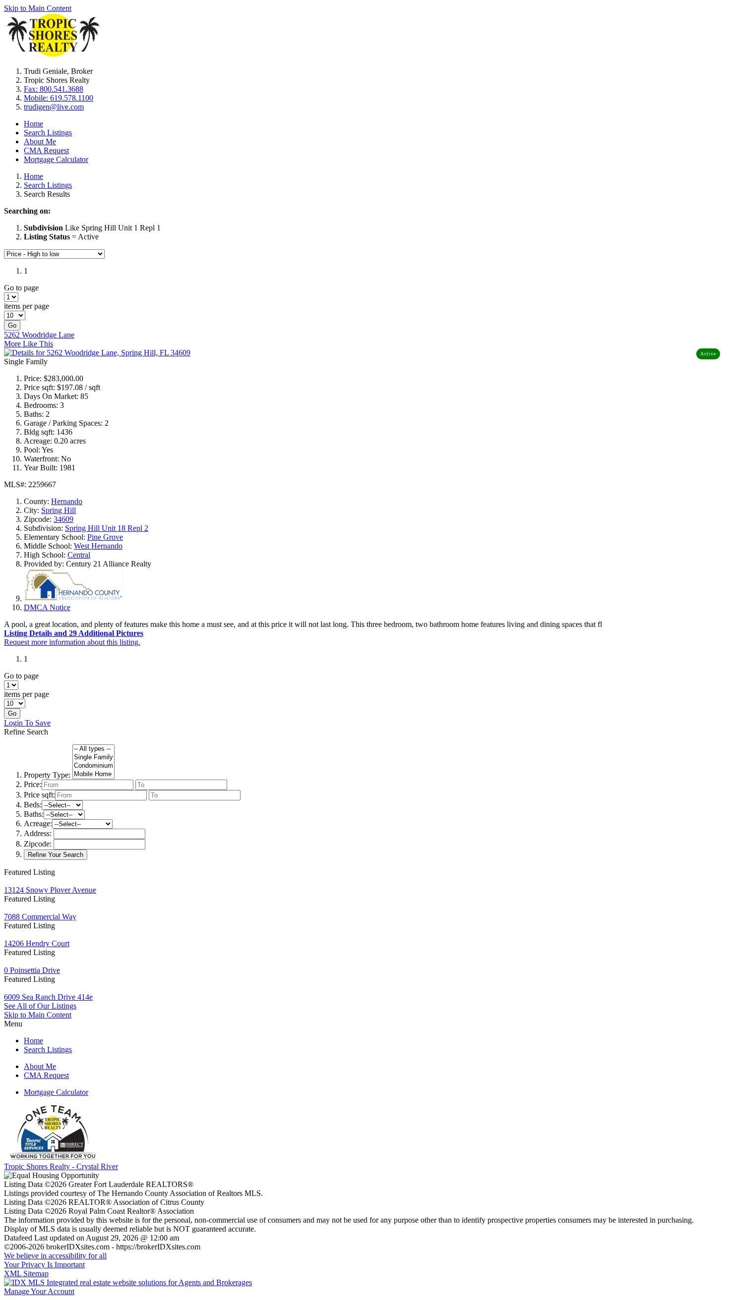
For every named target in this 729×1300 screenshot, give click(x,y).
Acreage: (38, 823)
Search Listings (48, 132)
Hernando (66, 501)
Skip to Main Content (37, 8)
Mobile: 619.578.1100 (58, 98)
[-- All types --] (93, 749)
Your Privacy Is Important (44, 1264)
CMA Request (46, 150)
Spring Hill (58, 510)
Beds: (33, 804)
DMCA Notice (47, 607)
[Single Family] (93, 757)
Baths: (34, 814)
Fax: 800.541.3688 (53, 89)
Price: (33, 784)
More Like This (28, 343)
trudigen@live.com (54, 107)
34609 (63, 519)
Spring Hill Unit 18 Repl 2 (106, 528)
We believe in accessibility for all (55, 1255)
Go (12, 325)
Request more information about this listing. (72, 642)
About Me (40, 141)
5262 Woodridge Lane (39, 335)
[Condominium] (93, 766)
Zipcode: (38, 844)
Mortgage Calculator (56, 159)
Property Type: (47, 775)
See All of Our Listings (40, 1006)
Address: (38, 833)
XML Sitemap (26, 1273)
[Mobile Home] (93, 774)
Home (33, 123)
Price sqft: (39, 795)
